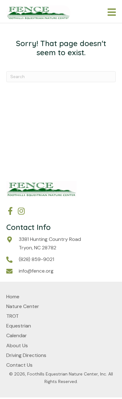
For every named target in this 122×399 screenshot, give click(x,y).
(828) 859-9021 (36, 259)
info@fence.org (36, 271)
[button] (10, 211)
